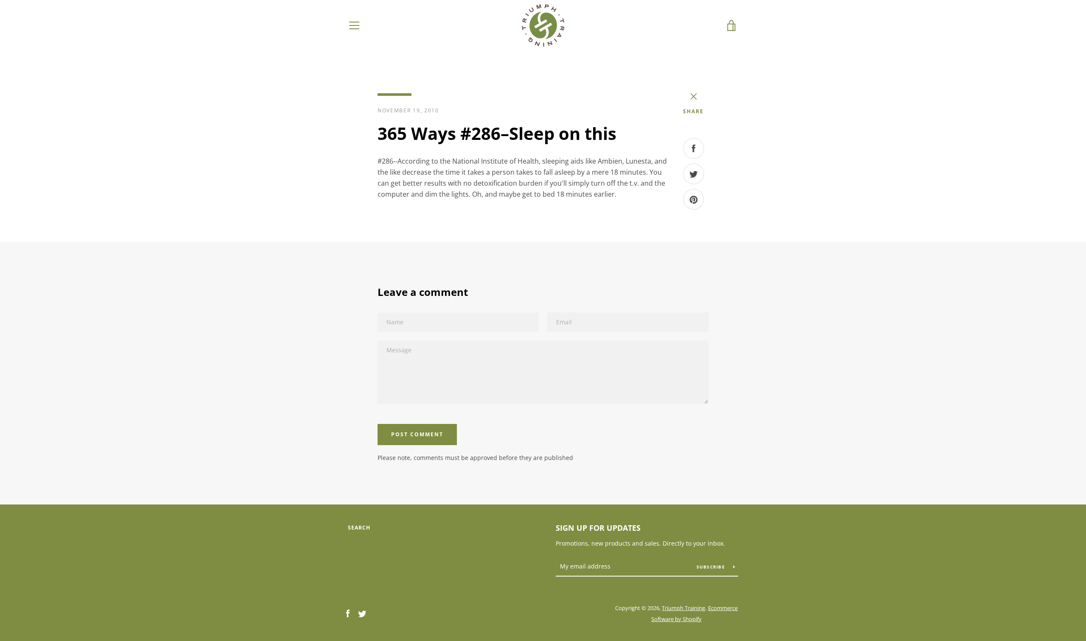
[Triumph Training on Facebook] (348, 613)
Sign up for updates (598, 528)
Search (359, 527)
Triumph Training (683, 608)
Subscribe (712, 567)
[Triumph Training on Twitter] (362, 613)
